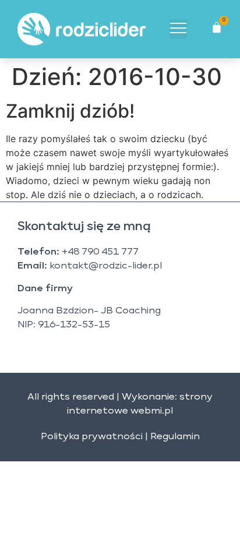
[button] (178, 29)
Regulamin (175, 437)
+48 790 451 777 (100, 252)
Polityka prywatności (92, 437)
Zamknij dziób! (70, 111)
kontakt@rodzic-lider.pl (106, 266)
